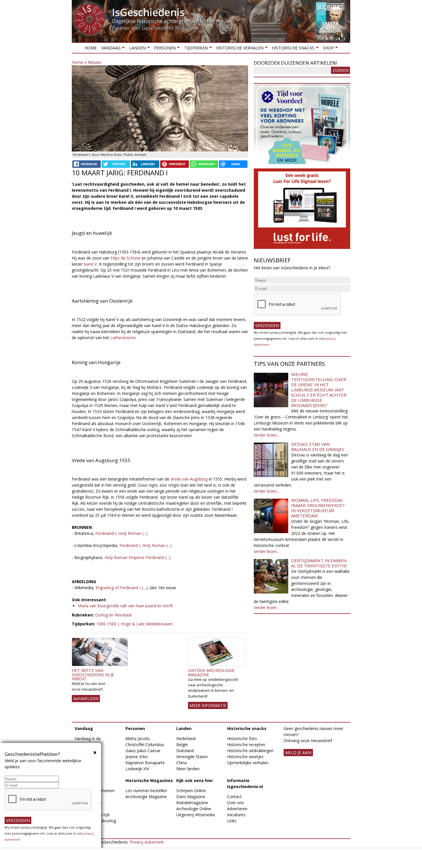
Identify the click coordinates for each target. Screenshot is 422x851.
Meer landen (188, 768)
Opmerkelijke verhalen (247, 762)
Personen (164, 49)
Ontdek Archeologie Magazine (211, 672)
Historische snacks (292, 49)
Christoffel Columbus (144, 744)
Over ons (235, 802)
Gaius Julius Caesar (142, 750)
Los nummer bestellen (146, 790)
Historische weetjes (245, 756)
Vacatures (236, 814)
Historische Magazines (149, 780)
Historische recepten (246, 744)
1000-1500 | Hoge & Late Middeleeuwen (134, 624)
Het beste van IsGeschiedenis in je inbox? (93, 674)
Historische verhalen (239, 49)
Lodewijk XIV (137, 768)
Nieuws (94, 62)
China (181, 762)
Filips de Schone (125, 258)
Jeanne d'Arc (136, 756)
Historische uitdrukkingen (250, 750)
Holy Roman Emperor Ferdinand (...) (137, 557)
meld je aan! (298, 752)
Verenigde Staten (192, 756)
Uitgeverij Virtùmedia (195, 814)
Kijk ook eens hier (194, 780)
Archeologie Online (193, 808)
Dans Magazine (190, 796)
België (182, 744)
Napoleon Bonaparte (145, 762)
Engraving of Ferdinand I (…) (122, 587)
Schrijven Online (191, 790)
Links (232, 820)
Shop (327, 49)
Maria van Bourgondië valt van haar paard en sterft (125, 605)
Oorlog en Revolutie (113, 615)
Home (91, 48)
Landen (136, 49)
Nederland (185, 738)
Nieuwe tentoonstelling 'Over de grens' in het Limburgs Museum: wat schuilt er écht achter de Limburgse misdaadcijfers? (318, 389)
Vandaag (110, 49)
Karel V (90, 264)
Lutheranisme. (123, 337)
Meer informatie (207, 705)
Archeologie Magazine (146, 796)
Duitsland (185, 750)
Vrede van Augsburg (189, 479)
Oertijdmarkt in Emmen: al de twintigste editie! (319, 563)
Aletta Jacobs (137, 738)
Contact (234, 796)
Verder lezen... (266, 435)
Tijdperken (195, 49)
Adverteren (237, 808)
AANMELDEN (85, 698)
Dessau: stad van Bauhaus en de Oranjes (317, 446)
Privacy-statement (147, 842)
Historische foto (242, 738)
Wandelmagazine (192, 802)
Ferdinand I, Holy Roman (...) (121, 533)
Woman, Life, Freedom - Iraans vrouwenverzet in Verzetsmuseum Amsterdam (318, 507)
